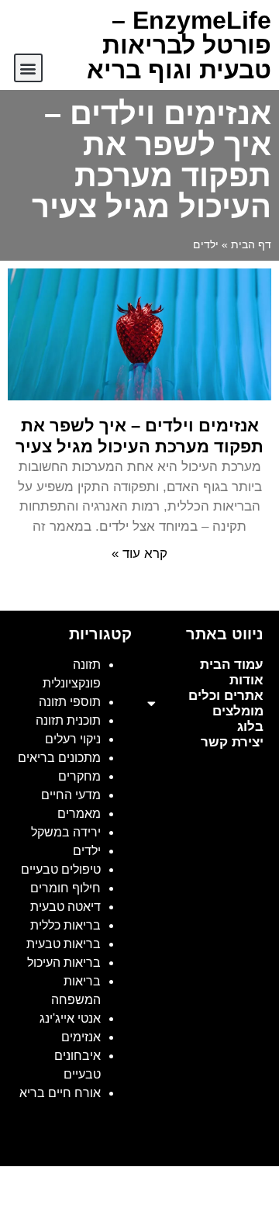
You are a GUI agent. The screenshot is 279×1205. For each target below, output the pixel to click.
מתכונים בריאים (59, 757)
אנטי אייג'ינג (70, 1018)
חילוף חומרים (65, 888)
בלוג (250, 726)
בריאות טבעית (63, 943)
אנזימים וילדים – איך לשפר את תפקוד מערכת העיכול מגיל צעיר (140, 435)
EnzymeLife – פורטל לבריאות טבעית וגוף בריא (179, 45)
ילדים (87, 850)
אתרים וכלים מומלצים (226, 703)
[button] (28, 68)
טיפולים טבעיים (61, 869)
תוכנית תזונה (68, 720)
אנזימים (81, 1037)
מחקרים (79, 776)
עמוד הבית (232, 664)
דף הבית (251, 245)
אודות (246, 680)
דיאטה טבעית (65, 906)
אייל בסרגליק (136, 1119)
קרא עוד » (139, 553)
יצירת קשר (232, 742)
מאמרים (79, 813)
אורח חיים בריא (60, 1092)
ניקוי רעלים (73, 739)
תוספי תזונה (70, 701)
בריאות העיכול (64, 962)
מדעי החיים (71, 795)
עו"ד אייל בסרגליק (225, 1119)
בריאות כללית (65, 925)
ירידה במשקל (66, 832)
